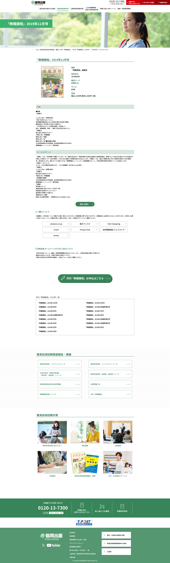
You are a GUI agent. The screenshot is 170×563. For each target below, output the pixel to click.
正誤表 (109, 552)
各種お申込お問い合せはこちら (134, 2)
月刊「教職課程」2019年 (81, 50)
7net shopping (113, 224)
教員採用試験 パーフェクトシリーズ (103, 364)
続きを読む (84, 204)
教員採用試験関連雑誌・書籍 (54, 354)
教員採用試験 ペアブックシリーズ (52, 364)
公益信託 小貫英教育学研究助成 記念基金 (83, 554)
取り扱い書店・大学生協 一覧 (79, 550)
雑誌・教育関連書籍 (124, 9)
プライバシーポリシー (77, 543)
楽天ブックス (85, 224)
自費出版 (72, 557)
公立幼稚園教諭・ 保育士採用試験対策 (91, 8)
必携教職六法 (95, 384)
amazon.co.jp (56, 224)
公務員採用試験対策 (77, 9)
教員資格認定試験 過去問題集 (50, 384)
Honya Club (85, 229)
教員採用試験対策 (63, 9)
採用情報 (72, 536)
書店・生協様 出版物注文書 (115, 535)
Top (37, 50)
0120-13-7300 (117, 1)
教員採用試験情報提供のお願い (117, 543)
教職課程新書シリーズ (48, 394)
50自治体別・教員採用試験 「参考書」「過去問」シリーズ (50, 374)
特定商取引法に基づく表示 (78, 540)
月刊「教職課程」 (65, 50)
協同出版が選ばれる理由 (47, 9)
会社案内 (72, 532)
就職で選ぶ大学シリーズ (108, 9)
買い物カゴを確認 (149, 2)
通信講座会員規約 (75, 547)
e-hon (56, 229)
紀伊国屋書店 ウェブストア (114, 229)
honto (56, 235)
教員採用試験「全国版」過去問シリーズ (104, 374)
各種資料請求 (163, 2)
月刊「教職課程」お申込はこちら (85, 278)
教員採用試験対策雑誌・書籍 (49, 50)
